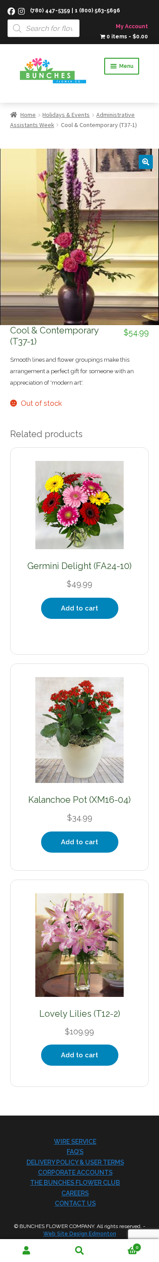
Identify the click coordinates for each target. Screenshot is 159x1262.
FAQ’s (75, 1151)
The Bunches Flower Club (75, 1182)
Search (79, 1251)
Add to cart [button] (79, 608)
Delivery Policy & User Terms (75, 1162)
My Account (132, 26)
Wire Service (75, 1141)
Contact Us (75, 1203)
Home (28, 115)
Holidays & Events (66, 115)
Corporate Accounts (75, 1172)
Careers (75, 1193)
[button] (146, 162)
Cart (122, 1245)
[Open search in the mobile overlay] (79, 18)
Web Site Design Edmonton (79, 1234)
